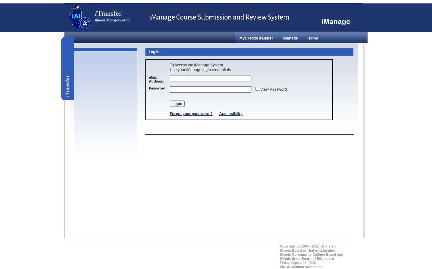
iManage (290, 38)
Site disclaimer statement (301, 267)
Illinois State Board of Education (307, 258)
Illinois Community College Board (308, 254)
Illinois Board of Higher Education (308, 250)
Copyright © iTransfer (307, 246)
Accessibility (231, 114)
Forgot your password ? (191, 114)
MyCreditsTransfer (256, 38)
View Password (273, 89)
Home (312, 38)
